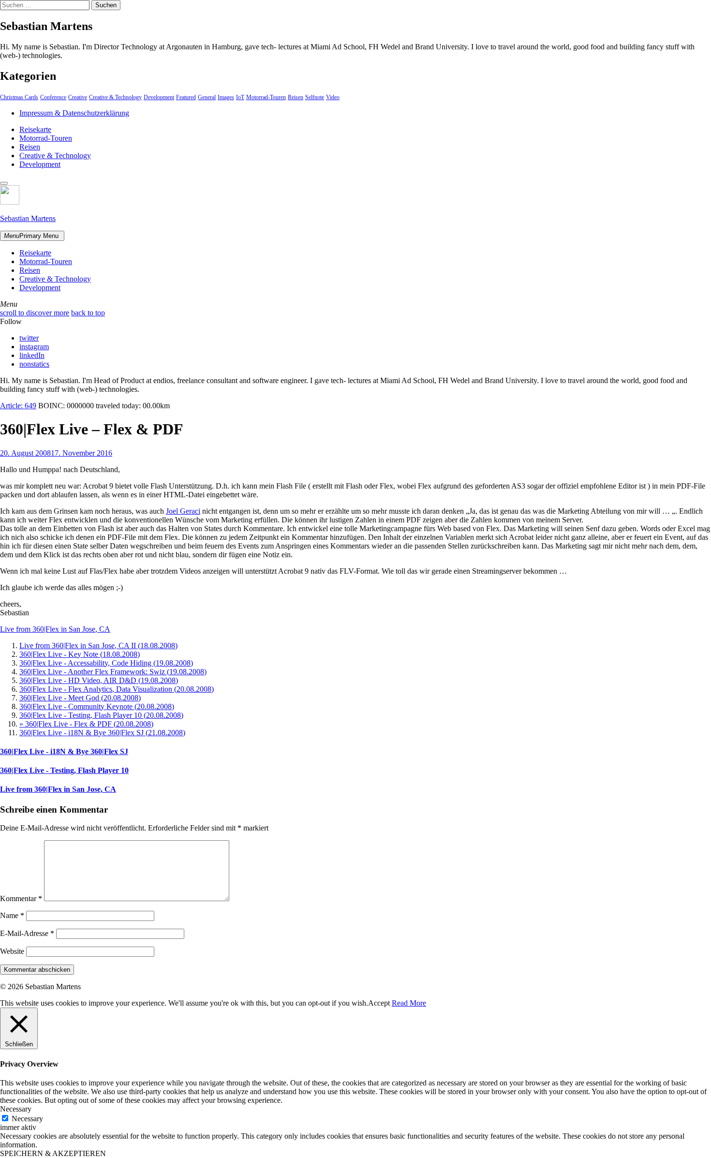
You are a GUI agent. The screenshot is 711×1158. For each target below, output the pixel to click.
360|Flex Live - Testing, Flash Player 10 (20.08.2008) (101, 715)
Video (333, 97)
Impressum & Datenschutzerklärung (74, 113)
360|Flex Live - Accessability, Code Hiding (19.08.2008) (106, 663)
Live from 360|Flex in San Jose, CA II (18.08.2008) (98, 645)
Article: (18, 405)
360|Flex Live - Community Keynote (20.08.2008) (96, 706)
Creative (77, 97)
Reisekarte (35, 129)
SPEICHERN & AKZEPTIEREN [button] (53, 1153)
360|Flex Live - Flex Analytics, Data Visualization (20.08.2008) (116, 689)
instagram (34, 346)
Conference (53, 97)
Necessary (27, 1118)
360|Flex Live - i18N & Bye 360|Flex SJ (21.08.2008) (102, 732)
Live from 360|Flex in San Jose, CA (55, 629)
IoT (240, 97)
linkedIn (31, 355)
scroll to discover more (34, 313)
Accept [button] (379, 1003)
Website (12, 951)
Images (226, 97)
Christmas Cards (19, 97)
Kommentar (21, 898)
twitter (29, 338)
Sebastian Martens (28, 218)
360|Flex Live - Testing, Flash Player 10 (64, 770)
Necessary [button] (15, 1109)
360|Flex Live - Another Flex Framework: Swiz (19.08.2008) (113, 672)
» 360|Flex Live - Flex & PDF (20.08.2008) (86, 724)
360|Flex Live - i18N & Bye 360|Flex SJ (64, 751)
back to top (88, 313)
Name (12, 915)
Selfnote (314, 97)
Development (159, 97)
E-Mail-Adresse (27, 933)
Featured (186, 97)
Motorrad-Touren (266, 97)
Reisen (295, 97)
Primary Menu (31, 235)
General (207, 97)
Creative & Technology (115, 97)
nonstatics (34, 364)
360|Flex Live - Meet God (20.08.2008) (80, 698)
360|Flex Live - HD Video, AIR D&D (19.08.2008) (98, 680)
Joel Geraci (183, 511)
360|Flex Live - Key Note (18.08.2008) (79, 654)
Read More (409, 1003)
